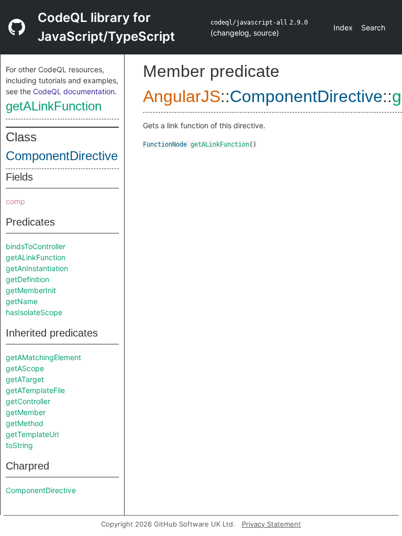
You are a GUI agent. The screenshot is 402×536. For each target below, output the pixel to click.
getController (28, 401)
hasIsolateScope (34, 312)
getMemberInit (31, 290)
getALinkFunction (54, 106)
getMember (26, 412)
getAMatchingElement (43, 357)
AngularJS (181, 96)
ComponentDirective (62, 156)
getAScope (25, 368)
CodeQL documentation (74, 91)
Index (343, 27)
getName (22, 301)
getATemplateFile (35, 390)
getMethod (24, 423)
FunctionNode (165, 144)
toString (19, 445)
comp (15, 201)
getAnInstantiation (37, 268)
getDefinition (27, 279)
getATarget (25, 379)
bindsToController (35, 246)
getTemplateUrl (32, 434)
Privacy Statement (271, 524)
